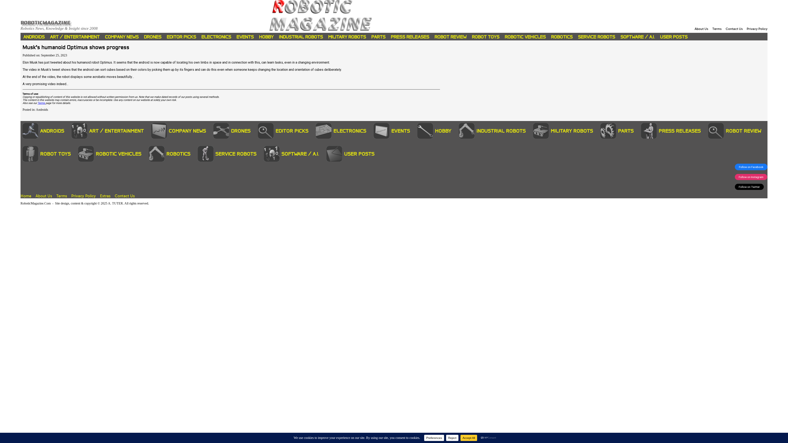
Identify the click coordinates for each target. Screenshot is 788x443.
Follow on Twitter (749, 186)
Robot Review (451, 37)
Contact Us (734, 29)
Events (245, 37)
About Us (701, 29)
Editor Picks (181, 37)
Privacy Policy (757, 29)
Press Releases (410, 37)
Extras (105, 196)
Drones (152, 37)
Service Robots (596, 37)
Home (26, 196)
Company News (122, 37)
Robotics (562, 37)
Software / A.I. (638, 37)
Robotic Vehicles (525, 37)
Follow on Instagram (751, 177)
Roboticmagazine (45, 22)
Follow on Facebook (751, 167)
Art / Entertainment (75, 37)
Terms (717, 29)
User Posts (674, 37)
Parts (378, 37)
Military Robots (347, 37)
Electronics (216, 37)
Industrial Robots (301, 37)
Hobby (266, 37)
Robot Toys (485, 37)
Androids (34, 37)
